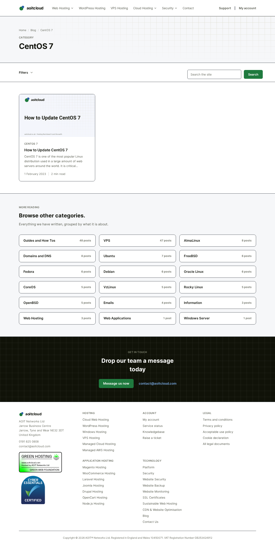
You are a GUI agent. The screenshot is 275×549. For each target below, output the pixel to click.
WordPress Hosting (92, 8)
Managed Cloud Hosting (99, 444)
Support (225, 8)
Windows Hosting (94, 432)
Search (253, 74)
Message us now (116, 383)
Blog (33, 30)
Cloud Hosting (143, 8)
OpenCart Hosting (94, 497)
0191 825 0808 (29, 441)
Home (22, 30)
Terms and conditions (217, 419)
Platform (148, 467)
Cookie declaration (216, 438)
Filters (23, 72)
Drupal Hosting (92, 491)
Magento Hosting (94, 467)
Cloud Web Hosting (95, 419)
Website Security (154, 479)
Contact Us (150, 521)
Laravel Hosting (93, 479)
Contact (188, 8)
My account (247, 8)
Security (168, 8)
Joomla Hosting (93, 485)
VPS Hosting (119, 8)
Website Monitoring (156, 491)
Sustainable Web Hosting (160, 503)
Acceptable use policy (218, 432)
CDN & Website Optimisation (162, 509)
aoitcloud (35, 8)
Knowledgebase (154, 432)
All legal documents (216, 444)
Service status (153, 426)
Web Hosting (61, 8)
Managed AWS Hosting (98, 450)
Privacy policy (212, 426)
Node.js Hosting (93, 503)
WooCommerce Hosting (98, 473)
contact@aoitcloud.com (157, 383)
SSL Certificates (154, 497)
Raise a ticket (152, 438)
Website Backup (154, 485)
